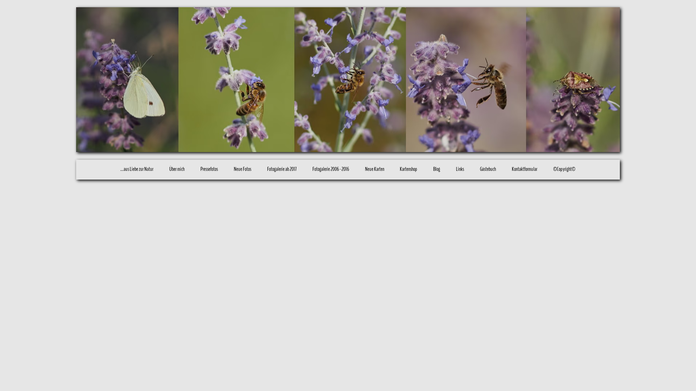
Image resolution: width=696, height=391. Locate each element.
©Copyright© (564, 169)
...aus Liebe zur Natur (136, 169)
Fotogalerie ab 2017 (282, 169)
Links (460, 169)
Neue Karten (374, 169)
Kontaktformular (524, 169)
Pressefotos (209, 169)
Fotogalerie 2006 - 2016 (330, 169)
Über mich (177, 169)
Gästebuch (488, 169)
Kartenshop (408, 169)
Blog (436, 169)
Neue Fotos (242, 169)
